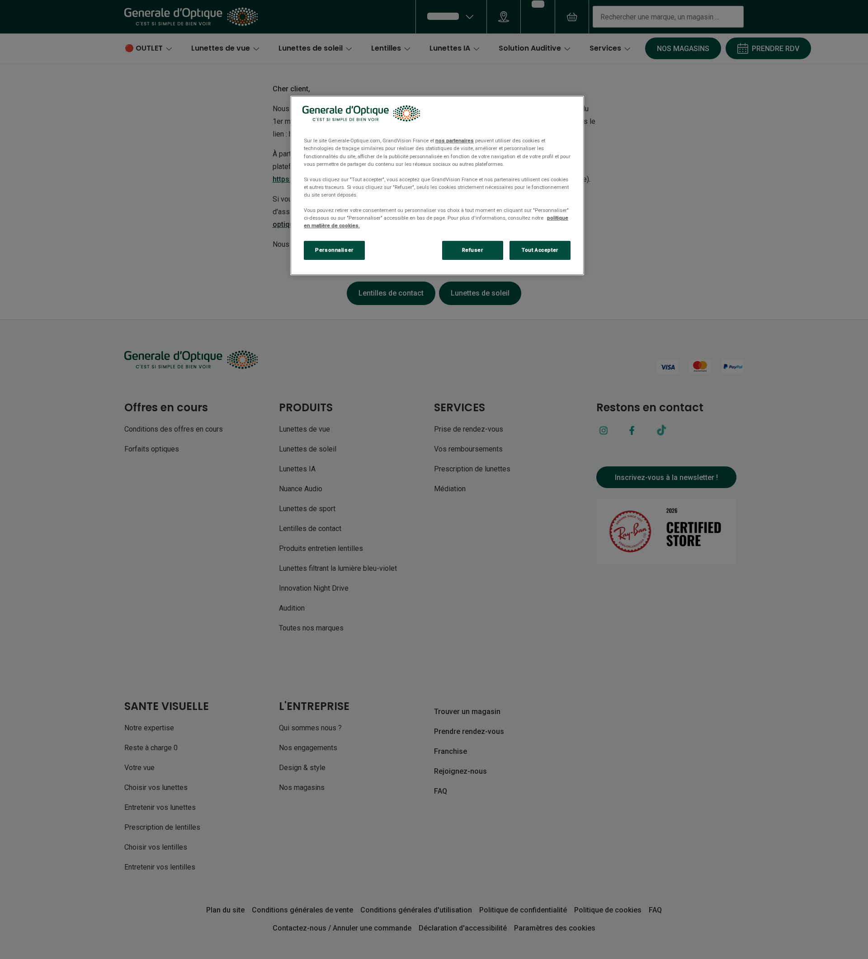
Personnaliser (334, 250)
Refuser (472, 250)
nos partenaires (454, 140)
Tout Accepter (540, 250)
